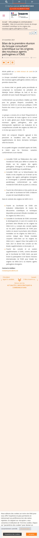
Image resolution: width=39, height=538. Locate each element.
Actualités (5, 24)
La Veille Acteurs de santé (23, 71)
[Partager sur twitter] (8, 62)
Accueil (4, 22)
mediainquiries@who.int (10, 271)
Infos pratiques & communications (20, 22)
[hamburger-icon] (3, 15)
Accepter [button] (31, 534)
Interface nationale (20, 6)
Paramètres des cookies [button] (12, 534)
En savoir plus (25, 529)
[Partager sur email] (4, 62)
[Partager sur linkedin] (12, 62)
